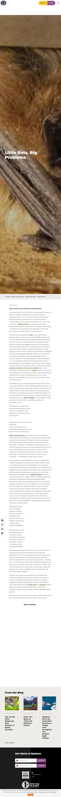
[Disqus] (30, 626)
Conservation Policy (30, 296)
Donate (43, 3)
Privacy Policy (42, 792)
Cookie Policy (52, 792)
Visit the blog (10, 743)
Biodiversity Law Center (17, 296)
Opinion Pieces (41, 296)
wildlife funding (35, 474)
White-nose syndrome (17, 435)
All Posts (8, 296)
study (34, 370)
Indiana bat (33, 585)
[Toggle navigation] (58, 3)
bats (31, 335)
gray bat (43, 585)
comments (32, 604)
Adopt (51, 3)
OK (30, 794)
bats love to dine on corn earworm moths (23, 368)
